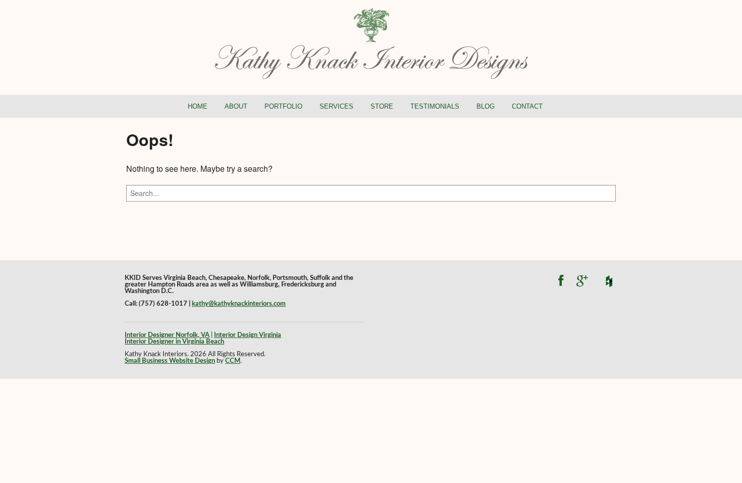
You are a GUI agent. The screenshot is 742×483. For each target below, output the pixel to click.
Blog (485, 106)
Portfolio (283, 106)
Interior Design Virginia (247, 335)
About (236, 106)
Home (197, 106)
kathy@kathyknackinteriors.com (239, 304)
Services (336, 106)
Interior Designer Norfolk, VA (167, 335)
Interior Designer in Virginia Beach (174, 342)
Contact (527, 106)
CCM (232, 361)
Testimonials (434, 106)
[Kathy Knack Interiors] (371, 42)
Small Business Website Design (170, 361)
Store (381, 106)
